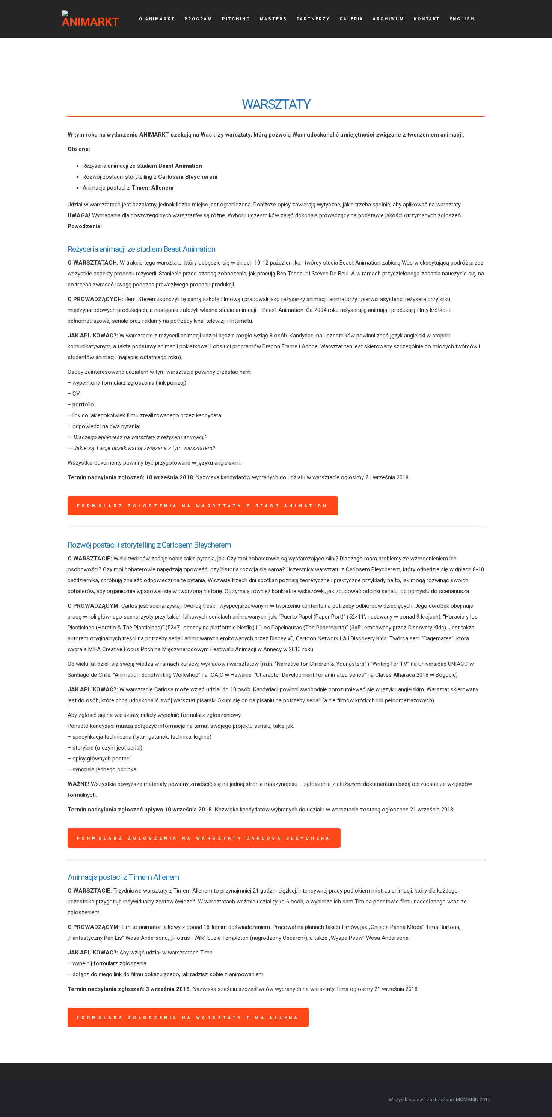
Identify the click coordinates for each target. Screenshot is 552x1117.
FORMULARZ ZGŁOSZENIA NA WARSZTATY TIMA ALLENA (188, 1017)
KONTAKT (427, 19)
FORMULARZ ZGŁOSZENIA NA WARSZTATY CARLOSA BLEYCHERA (204, 838)
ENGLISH (462, 19)
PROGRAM (198, 19)
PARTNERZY (313, 19)
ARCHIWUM (388, 19)
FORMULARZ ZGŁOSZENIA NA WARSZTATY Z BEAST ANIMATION (203, 506)
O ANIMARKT (157, 19)
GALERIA (351, 19)
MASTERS (273, 19)
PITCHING (236, 19)
